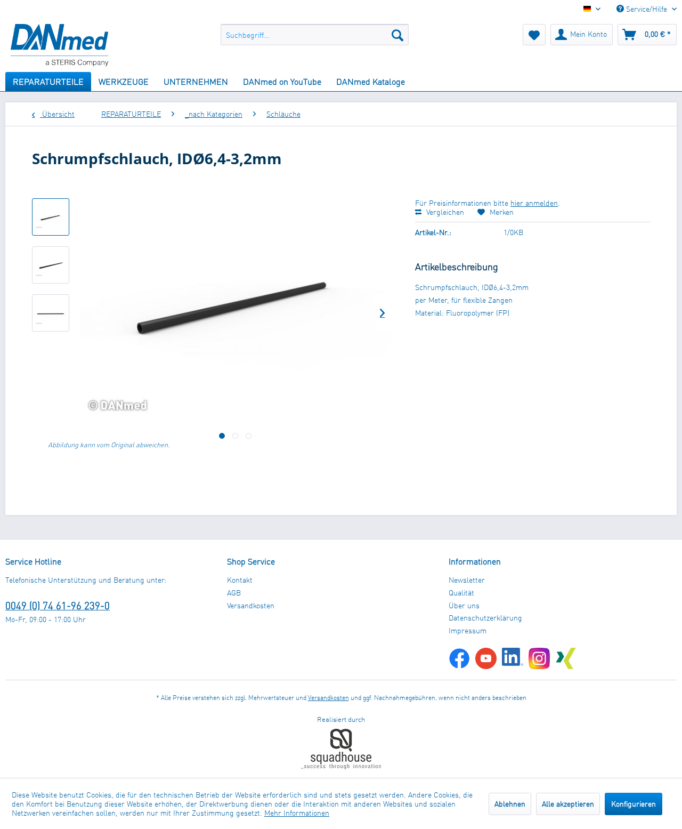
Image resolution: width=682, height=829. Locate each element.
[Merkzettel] (534, 34)
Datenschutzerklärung (485, 617)
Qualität (461, 592)
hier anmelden (534, 202)
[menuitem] (315, 34)
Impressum (467, 630)
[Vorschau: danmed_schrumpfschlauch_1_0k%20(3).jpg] (50, 313)
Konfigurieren (633, 803)
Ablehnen (509, 803)
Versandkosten (250, 605)
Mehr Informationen (296, 812)
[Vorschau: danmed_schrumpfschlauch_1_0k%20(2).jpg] (50, 265)
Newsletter (467, 579)
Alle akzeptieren (568, 803)
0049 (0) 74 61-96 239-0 (57, 605)
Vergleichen (444, 211)
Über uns (464, 605)
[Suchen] (397, 34)
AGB (234, 592)
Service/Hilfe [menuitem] (646, 8)
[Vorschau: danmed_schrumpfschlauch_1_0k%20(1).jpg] (50, 217)
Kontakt (240, 579)
